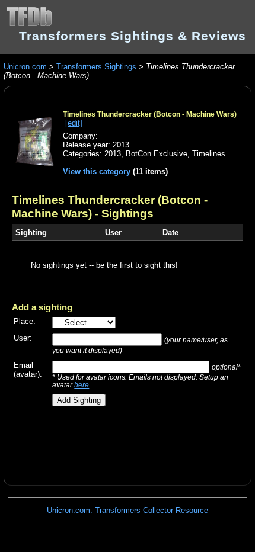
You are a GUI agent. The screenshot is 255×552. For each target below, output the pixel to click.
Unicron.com (25, 66)
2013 (112, 153)
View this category (96, 171)
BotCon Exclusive (156, 153)
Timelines (208, 153)
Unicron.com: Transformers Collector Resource (127, 510)
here (81, 385)
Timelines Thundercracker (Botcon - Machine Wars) (150, 114)
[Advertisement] (133, 441)
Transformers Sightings (96, 66)
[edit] (73, 122)
